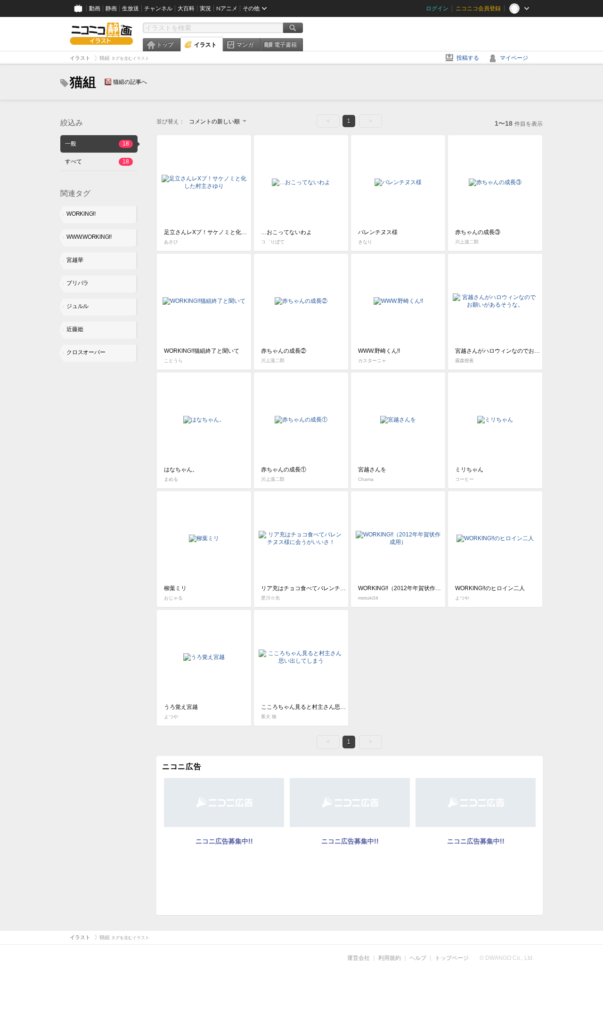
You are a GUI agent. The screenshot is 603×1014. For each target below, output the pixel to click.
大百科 (186, 8)
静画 (111, 8)
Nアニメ (226, 8)
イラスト (205, 44)
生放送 (130, 8)
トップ (164, 44)
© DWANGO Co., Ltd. (507, 958)
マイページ (514, 58)
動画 (94, 8)
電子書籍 (285, 44)
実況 (205, 8)
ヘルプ (417, 958)
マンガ (244, 44)
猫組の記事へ (130, 82)
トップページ (452, 958)
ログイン (437, 8)
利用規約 (389, 958)
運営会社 (358, 958)
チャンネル (158, 8)
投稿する (467, 58)
